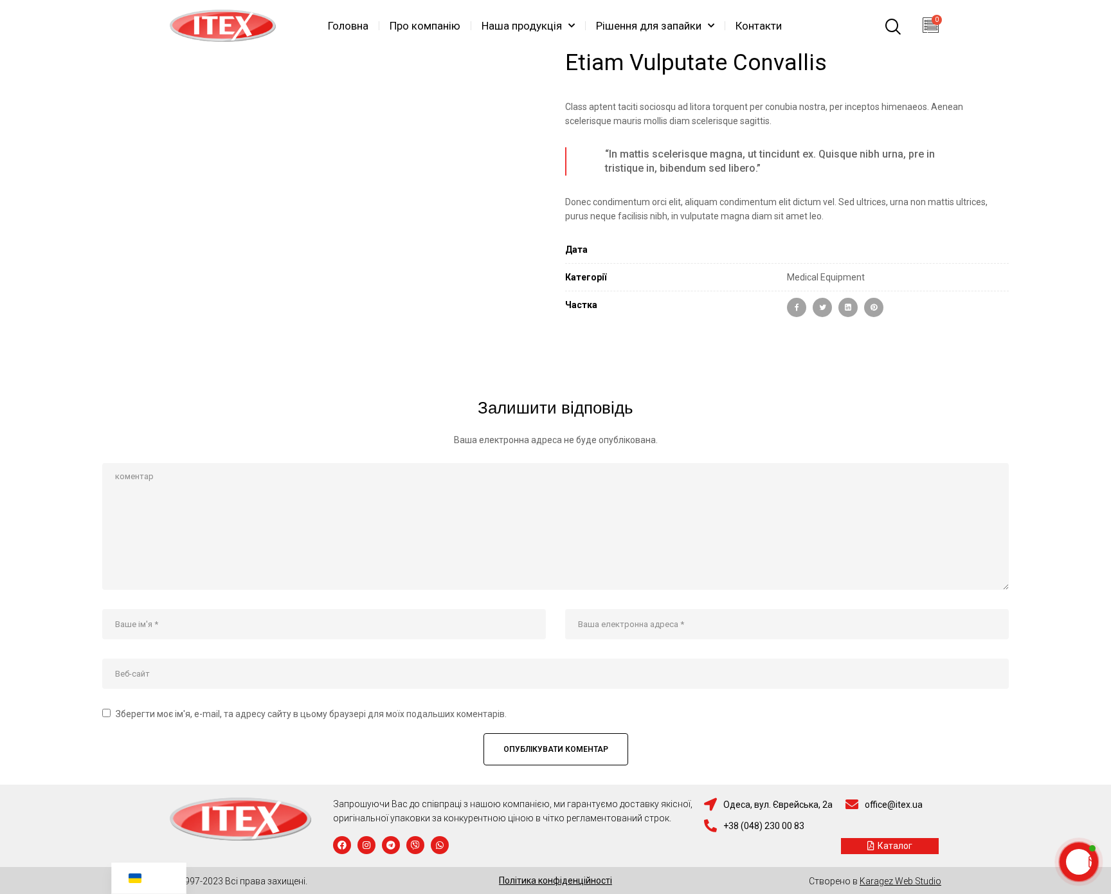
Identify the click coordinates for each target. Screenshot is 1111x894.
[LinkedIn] (848, 307)
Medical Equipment (826, 277)
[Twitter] (822, 307)
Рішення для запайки (648, 25)
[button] (890, 846)
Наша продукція (522, 25)
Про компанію (425, 25)
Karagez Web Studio (900, 881)
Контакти (759, 25)
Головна (348, 25)
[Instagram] (366, 845)
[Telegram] (391, 845)
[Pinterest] (873, 307)
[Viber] (415, 845)
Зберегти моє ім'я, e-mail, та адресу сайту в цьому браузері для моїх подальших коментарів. (311, 714)
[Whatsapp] (440, 845)
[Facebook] (796, 307)
